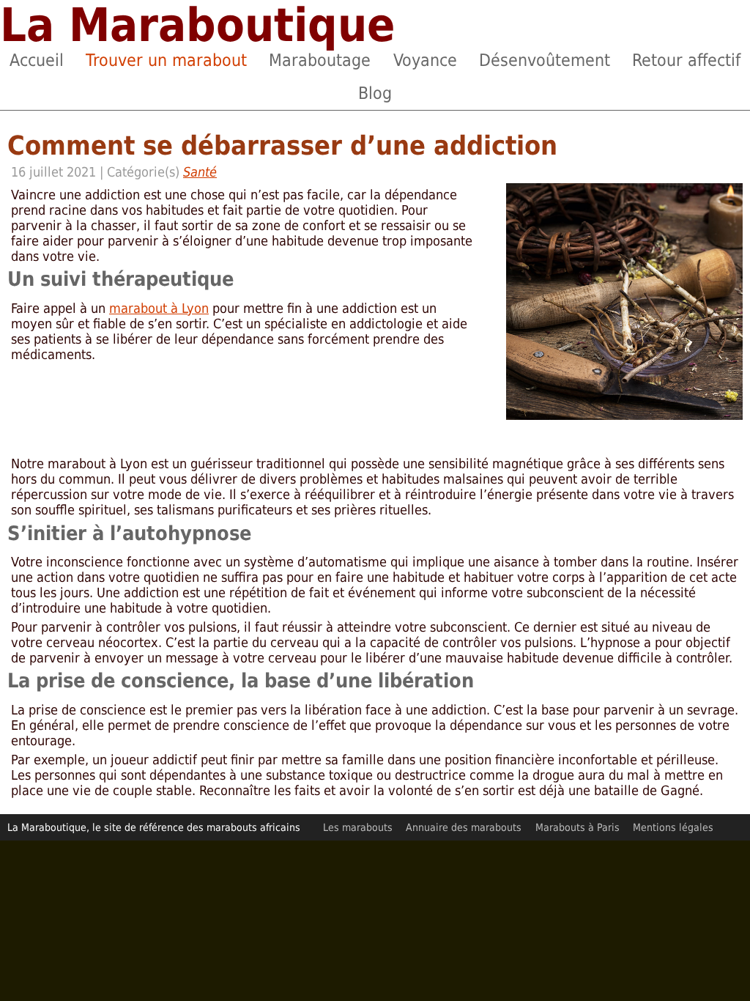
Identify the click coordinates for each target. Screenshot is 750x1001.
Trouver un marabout (166, 60)
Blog (375, 93)
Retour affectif (686, 60)
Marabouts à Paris (577, 827)
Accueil (37, 60)
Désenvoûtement (544, 60)
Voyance (425, 60)
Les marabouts (358, 827)
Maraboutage (320, 60)
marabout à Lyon (159, 308)
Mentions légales (673, 827)
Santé (200, 172)
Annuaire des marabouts (463, 827)
